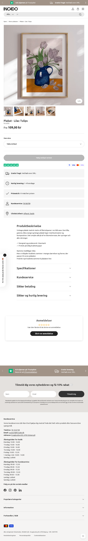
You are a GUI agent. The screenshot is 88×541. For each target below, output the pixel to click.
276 (30, 372)
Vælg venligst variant (44, 158)
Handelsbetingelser (10, 535)
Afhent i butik (28, 214)
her (50, 259)
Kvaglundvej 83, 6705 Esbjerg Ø (23, 435)
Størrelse (7, 138)
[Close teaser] (4, 255)
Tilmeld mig (71, 394)
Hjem (5, 21)
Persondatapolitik (24, 535)
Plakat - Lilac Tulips (26, 21)
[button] (77, 8)
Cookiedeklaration (40, 535)
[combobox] (44, 14)
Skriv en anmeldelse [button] (44, 334)
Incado (6, 123)
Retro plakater (13, 21)
